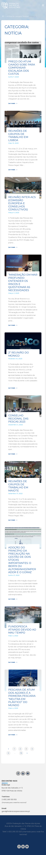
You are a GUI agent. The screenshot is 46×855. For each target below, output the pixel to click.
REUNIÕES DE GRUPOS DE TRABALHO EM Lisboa (18, 135)
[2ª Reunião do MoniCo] (23, 343)
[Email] (28, 773)
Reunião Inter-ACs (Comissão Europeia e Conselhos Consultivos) (22, 203)
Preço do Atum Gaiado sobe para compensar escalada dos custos (21, 67)
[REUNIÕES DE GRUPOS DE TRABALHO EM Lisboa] (23, 121)
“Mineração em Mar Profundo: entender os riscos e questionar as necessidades (23, 282)
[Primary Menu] (43, 5)
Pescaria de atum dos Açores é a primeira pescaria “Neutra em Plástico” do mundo (22, 697)
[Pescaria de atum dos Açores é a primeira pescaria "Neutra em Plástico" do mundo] (23, 680)
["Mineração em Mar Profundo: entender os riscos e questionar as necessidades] (23, 265)
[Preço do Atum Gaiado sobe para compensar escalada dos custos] (23, 52)
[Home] (3, 16)
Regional (18, 54)
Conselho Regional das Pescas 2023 (18, 418)
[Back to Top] (23, 846)
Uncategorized (31, 123)
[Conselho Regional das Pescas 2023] (23, 406)
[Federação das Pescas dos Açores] (11, 5)
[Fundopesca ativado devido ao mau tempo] (23, 617)
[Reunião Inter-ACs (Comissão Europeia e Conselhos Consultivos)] (23, 188)
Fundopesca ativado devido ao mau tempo (22, 629)
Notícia (10, 54)
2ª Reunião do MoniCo (18, 354)
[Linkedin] (23, 773)
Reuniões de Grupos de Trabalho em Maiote (18, 486)
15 (21, 753)
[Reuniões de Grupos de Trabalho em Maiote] (23, 472)
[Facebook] (18, 773)
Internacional (13, 123)
